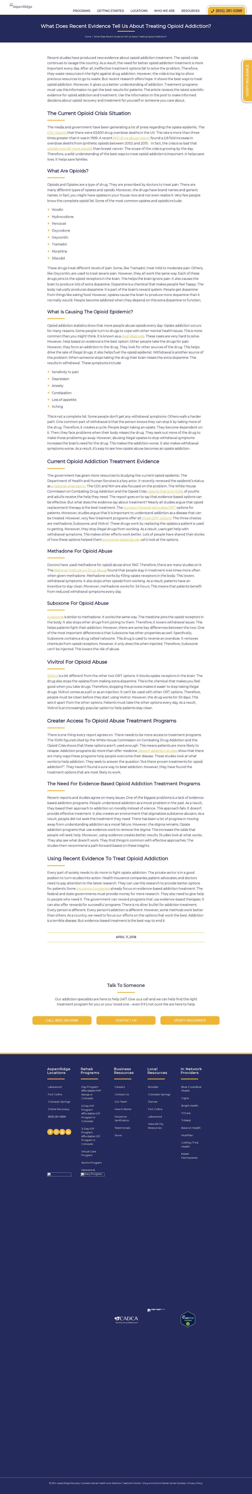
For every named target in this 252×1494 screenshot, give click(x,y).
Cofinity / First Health (189, 1144)
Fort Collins (55, 1094)
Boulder (153, 1086)
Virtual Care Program (88, 1153)
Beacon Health (191, 1127)
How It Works (123, 1109)
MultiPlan (187, 1135)
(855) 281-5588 (57, 1116)
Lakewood (55, 1086)
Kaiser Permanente (189, 1155)
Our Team (121, 1101)
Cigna (185, 1098)
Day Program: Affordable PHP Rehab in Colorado (91, 1092)
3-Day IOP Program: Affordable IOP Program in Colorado (90, 1136)
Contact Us (122, 1094)
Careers (120, 1086)
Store (118, 1135)
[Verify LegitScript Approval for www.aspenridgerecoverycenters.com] (188, 1326)
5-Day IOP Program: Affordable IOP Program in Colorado (90, 1113)
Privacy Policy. (195, 1483)
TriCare (186, 1113)
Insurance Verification (122, 1118)
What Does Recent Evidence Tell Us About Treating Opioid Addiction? (126, 26)
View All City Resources (155, 1125)
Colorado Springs (59, 1101)
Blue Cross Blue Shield (191, 1088)
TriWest (186, 1120)
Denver (153, 1101)
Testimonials (122, 1127)
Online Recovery (58, 1109)
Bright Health (189, 1105)
